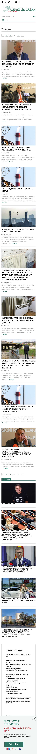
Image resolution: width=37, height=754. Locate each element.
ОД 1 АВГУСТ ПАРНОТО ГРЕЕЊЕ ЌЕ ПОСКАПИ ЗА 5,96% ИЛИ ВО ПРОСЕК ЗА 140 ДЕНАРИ (17, 64)
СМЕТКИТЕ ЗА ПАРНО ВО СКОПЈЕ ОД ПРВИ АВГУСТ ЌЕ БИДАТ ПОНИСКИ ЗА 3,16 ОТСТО (17, 320)
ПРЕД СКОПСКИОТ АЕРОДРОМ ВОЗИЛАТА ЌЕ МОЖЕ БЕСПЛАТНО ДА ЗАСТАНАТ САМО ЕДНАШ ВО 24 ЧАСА (18, 600)
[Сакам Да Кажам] (18, 13)
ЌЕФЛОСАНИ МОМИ (8, 503)
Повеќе (4, 78)
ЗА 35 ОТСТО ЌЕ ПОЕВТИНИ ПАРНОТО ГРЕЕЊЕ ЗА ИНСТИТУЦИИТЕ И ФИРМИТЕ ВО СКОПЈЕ (17, 409)
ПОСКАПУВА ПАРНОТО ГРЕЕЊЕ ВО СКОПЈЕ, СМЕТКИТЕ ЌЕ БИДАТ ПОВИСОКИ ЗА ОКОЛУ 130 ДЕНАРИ (16, 107)
